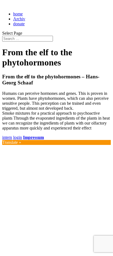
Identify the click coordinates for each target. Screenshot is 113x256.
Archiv (19, 18)
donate (19, 23)
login (17, 137)
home (18, 14)
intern (7, 137)
